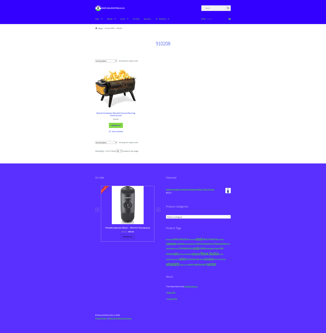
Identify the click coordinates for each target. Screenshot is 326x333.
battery (176, 239)
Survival (208, 258)
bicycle (183, 238)
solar (198, 259)
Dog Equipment (190, 244)
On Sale (136, 19)
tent (215, 259)
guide (196, 248)
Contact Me (172, 298)
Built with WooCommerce (120, 318)
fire (229, 244)
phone (221, 254)
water (191, 264)
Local (122, 19)
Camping (171, 243)
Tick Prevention (221, 259)
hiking (217, 248)
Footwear (184, 248)
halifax (203, 248)
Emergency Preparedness (214, 243)
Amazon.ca (115, 125)
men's (181, 254)
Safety (183, 258)
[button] (116, 131)
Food (177, 248)
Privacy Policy (101, 318)
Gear (97, 19)
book (199, 239)
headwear (210, 248)
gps (191, 248)
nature (195, 253)
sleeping (191, 259)
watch (185, 265)
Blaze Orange (192, 239)
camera (221, 239)
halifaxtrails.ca (190, 286)
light (176, 253)
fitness (172, 248)
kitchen (169, 253)
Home (100, 28)
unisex (182, 265)
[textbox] (198, 217)
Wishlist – (164, 19)
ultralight (172, 264)
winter (211, 264)
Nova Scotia (209, 253)
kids (221, 248)
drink (198, 243)
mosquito (187, 254)
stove (202, 259)
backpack (169, 239)
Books (110, 19)
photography (170, 259)
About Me (171, 292)
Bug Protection (210, 239)
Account (147, 19)
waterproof (200, 264)
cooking (180, 243)
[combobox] (198, 217)
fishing (168, 248)
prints (176, 259)
